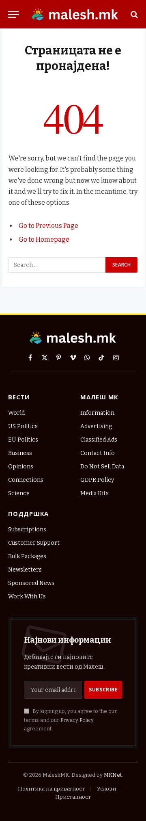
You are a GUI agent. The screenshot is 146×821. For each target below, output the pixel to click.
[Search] (133, 14)
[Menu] (13, 14)
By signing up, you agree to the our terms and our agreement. (70, 720)
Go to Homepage (44, 239)
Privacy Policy (77, 720)
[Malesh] (75, 14)
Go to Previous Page (48, 226)
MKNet (113, 775)
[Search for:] (57, 265)
